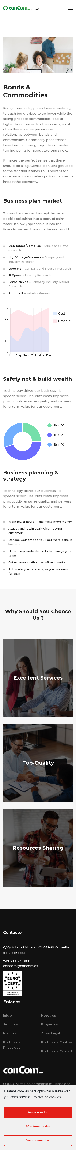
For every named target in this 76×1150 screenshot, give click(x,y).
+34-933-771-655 (16, 960)
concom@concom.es (20, 966)
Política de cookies (47, 1097)
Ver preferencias (38, 1140)
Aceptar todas (38, 1112)
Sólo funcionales (38, 1126)
